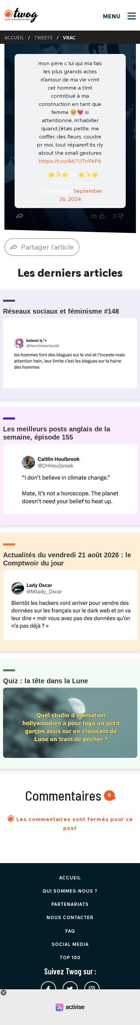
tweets (43, 37)
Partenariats (70, 904)
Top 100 (70, 957)
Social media (70, 944)
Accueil (14, 37)
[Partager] (20, 216)
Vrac (69, 37)
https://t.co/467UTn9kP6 (70, 160)
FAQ (70, 931)
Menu (112, 16)
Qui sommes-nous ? (70, 891)
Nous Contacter (70, 917)
